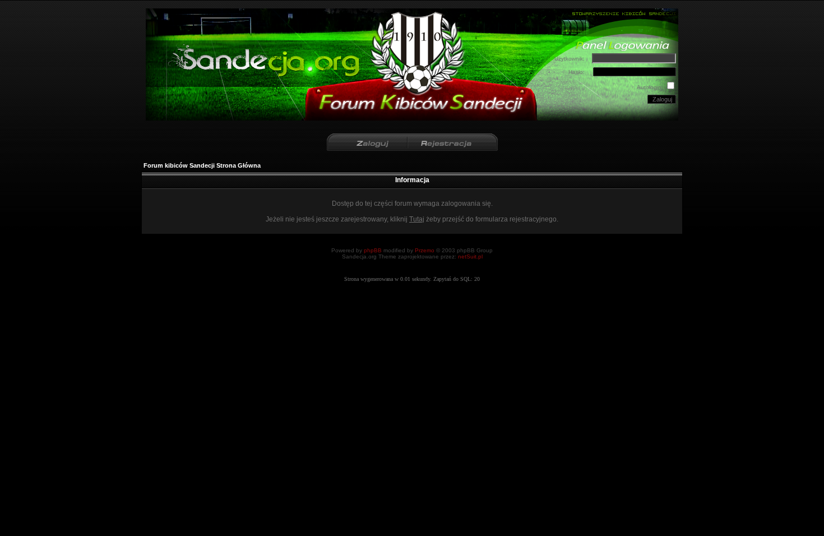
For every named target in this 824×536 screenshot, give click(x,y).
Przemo (424, 250)
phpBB (373, 250)
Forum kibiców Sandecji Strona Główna (202, 165)
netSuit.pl (470, 256)
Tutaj (416, 219)
